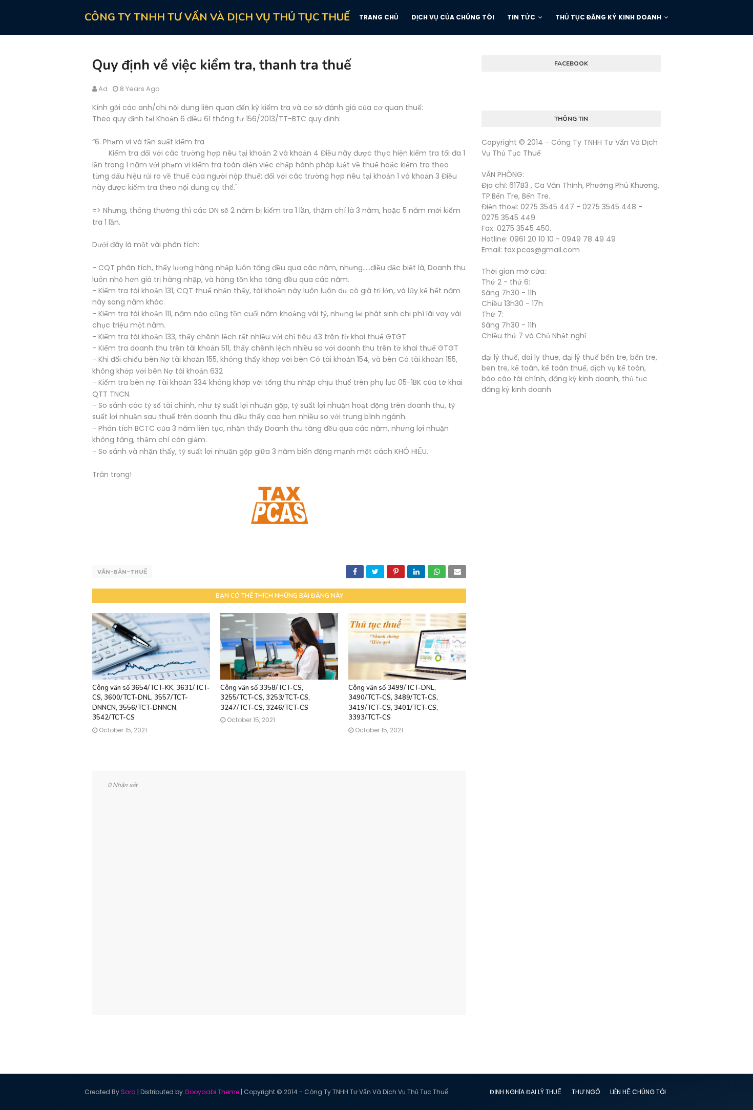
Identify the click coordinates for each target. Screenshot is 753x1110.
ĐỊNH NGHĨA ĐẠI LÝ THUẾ (525, 1091)
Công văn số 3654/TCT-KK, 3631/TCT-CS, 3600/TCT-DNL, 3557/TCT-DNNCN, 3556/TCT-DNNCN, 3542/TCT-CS (151, 703)
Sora (128, 1091)
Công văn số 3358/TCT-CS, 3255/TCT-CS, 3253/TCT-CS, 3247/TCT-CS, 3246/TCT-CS (265, 697)
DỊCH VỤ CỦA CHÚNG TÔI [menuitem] (452, 17)
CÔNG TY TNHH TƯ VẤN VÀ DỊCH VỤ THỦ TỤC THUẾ (217, 17)
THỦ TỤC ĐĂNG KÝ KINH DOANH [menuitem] (608, 17)
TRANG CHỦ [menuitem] (379, 17)
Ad (103, 89)
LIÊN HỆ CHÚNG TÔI (638, 1091)
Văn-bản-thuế (122, 572)
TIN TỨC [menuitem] (521, 17)
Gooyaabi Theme (211, 1091)
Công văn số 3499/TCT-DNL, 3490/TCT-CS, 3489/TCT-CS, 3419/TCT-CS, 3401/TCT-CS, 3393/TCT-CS (393, 703)
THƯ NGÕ (586, 1091)
